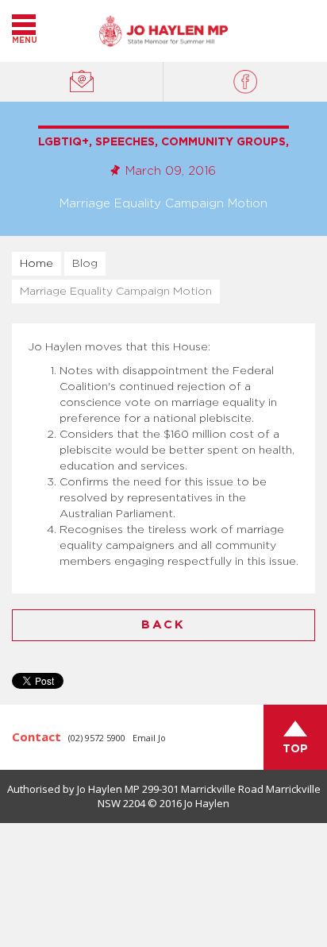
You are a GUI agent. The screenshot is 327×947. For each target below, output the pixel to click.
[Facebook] (245, 82)
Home (36, 263)
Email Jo (149, 738)
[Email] (82, 82)
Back (163, 625)
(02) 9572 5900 (96, 738)
